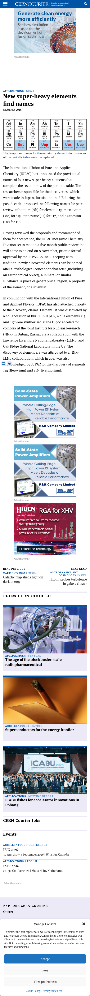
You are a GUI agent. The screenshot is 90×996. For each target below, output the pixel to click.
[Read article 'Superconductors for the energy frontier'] (45, 700)
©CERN (8, 912)
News (30, 91)
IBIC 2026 (10, 849)
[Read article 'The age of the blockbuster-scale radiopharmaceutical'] (45, 630)
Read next (79, 569)
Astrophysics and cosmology (64, 574)
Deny (45, 970)
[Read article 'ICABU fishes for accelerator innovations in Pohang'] (45, 770)
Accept (45, 959)
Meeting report (41, 796)
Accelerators (16, 726)
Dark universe (14, 573)
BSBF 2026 (11, 866)
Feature (34, 656)
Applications (13, 91)
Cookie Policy (33, 990)
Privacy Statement (52, 990)
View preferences (45, 982)
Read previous (14, 569)
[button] (84, 924)
